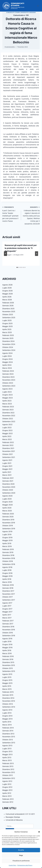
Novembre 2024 (8, 344)
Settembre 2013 (8, 743)
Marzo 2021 (7, 475)
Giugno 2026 (7, 291)
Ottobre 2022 (7, 419)
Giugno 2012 (7, 787)
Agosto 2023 (7, 389)
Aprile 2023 (6, 401)
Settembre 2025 (8, 318)
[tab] (17, 267)
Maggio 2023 (7, 398)
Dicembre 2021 (8, 448)
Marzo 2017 (7, 618)
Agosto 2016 (7, 639)
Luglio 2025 (7, 320)
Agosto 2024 (7, 353)
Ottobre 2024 (7, 347)
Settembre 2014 (8, 707)
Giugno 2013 (7, 751)
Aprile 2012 (6, 793)
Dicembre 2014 (8, 698)
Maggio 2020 (7, 505)
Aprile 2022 (6, 436)
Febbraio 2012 (8, 799)
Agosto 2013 (7, 746)
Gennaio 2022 (7, 445)
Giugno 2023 (7, 395)
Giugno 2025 (7, 323)
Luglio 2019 (6, 534)
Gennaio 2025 (7, 338)
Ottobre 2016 (7, 633)
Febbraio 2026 (8, 303)
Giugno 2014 (7, 716)
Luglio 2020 (7, 499)
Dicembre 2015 (8, 662)
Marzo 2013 (7, 760)
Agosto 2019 (7, 531)
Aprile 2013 (6, 757)
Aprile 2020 (6, 508)
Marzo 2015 (7, 689)
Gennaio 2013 (7, 766)
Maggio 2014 (7, 719)
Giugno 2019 (7, 538)
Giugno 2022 (7, 430)
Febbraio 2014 (8, 728)
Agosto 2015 (7, 674)
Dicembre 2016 (8, 627)
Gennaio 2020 (7, 517)
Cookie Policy (12, 865)
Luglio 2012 (6, 784)
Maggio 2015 (7, 683)
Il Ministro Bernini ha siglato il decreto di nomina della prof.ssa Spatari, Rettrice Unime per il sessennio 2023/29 (31, 215)
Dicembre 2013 (8, 734)
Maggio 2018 (7, 576)
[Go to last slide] (5, 253)
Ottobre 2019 (7, 526)
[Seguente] (36, 253)
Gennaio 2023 (7, 410)
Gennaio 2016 (7, 659)
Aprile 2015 (6, 686)
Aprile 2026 (6, 297)
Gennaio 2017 (7, 624)
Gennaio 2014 (7, 731)
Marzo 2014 (7, 725)
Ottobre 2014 (7, 704)
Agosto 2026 (7, 285)
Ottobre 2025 (7, 315)
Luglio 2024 (7, 356)
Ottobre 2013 (7, 740)
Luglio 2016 (6, 641)
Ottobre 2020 (7, 490)
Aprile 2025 (6, 329)
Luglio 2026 (7, 288)
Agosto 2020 (7, 496)
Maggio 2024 (7, 362)
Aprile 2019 (6, 543)
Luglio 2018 (6, 570)
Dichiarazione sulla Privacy (24, 865)
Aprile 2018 (6, 579)
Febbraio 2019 (8, 549)
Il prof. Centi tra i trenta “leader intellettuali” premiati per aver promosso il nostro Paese (10, 214)
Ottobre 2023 (7, 383)
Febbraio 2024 (8, 371)
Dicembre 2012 (8, 769)
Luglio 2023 (7, 392)
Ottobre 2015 (7, 668)
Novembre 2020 (8, 487)
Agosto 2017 (7, 603)
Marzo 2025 (7, 332)
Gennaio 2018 (7, 588)
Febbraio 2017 (8, 621)
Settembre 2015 (8, 671)
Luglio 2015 (6, 677)
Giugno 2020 (7, 502)
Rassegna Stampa (13, 817)
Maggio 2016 (7, 647)
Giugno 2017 (7, 609)
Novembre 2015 (8, 665)
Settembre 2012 (8, 778)
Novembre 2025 (8, 311)
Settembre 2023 (8, 386)
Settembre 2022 (8, 421)
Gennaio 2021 (7, 481)
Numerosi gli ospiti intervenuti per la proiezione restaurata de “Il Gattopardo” (21, 248)
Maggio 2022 (7, 433)
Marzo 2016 (7, 653)
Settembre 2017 (8, 600)
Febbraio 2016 (8, 656)
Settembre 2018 (8, 564)
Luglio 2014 (6, 713)
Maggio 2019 (7, 540)
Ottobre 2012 (7, 775)
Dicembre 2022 (8, 413)
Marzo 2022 (7, 439)
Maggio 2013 (7, 754)
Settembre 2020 (8, 493)
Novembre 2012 (8, 772)
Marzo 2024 (7, 368)
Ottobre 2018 (7, 561)
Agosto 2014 (7, 710)
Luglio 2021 (6, 463)
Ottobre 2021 (7, 454)
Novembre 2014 (8, 701)
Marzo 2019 (7, 546)
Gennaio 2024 (7, 374)
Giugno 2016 (7, 644)
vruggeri (8, 255)
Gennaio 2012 (7, 802)
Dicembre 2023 (8, 377)
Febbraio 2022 (8, 442)
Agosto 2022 (7, 424)
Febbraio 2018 (8, 585)
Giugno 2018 (7, 573)
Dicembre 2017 (8, 591)
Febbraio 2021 (8, 478)
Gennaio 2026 (7, 306)
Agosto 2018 (7, 567)
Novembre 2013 (8, 737)
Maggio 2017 (7, 612)
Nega (21, 855)
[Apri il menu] (38, 5)
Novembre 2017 (8, 594)
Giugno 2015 (7, 680)
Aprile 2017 (6, 615)
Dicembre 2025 (8, 309)
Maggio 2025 (7, 326)
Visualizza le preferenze (21, 861)
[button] (39, 832)
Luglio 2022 (7, 428)
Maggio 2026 (7, 294)
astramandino (10, 47)
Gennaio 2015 (7, 695)
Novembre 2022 (8, 416)
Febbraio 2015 (8, 692)
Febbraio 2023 (8, 407)
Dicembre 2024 (8, 341)
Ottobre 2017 (7, 597)
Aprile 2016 (6, 650)
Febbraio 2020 (8, 514)
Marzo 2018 (7, 582)
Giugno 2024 (7, 359)
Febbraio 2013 (8, 763)
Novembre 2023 (8, 380)
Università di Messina (14, 820)
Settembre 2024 (8, 350)
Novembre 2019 (8, 523)
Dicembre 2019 (8, 520)
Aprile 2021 (6, 472)
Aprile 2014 (6, 722)
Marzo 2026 (7, 300)
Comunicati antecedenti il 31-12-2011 (20, 814)
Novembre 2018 (8, 558)
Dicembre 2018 (8, 555)
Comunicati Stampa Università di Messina (21, 12)
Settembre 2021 (8, 457)
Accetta (21, 850)
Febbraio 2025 (8, 335)
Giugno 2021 (7, 466)
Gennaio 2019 (7, 552)
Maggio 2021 (7, 469)
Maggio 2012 (7, 790)
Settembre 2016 (8, 636)
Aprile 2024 (6, 365)
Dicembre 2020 (8, 484)
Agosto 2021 (7, 460)
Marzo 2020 (7, 511)
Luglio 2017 (6, 606)
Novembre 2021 (8, 451)
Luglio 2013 (6, 749)
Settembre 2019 (8, 529)
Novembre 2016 (8, 630)
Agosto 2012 (7, 781)
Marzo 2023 (7, 404)
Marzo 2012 (7, 796)
